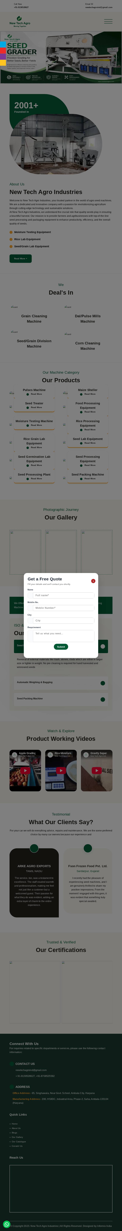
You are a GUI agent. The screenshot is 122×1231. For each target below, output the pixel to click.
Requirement (34, 627)
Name (30, 589)
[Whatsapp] (6, 1224)
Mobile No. (33, 602)
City (30, 615)
